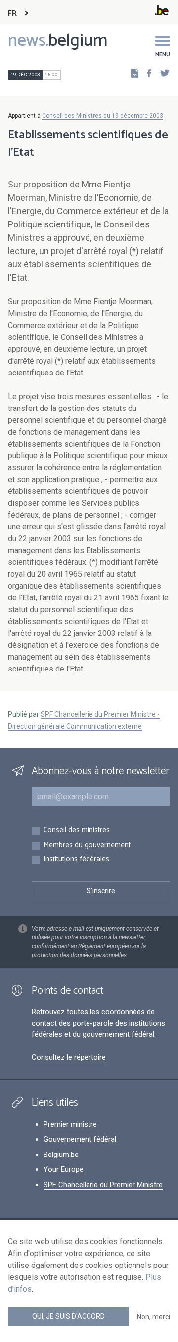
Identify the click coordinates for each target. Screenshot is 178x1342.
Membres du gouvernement (87, 845)
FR (12, 13)
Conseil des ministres (77, 830)
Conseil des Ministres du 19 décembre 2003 (102, 115)
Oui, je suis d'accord (68, 1316)
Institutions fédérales (76, 859)
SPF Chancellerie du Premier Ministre (103, 1184)
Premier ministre (70, 1124)
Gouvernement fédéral (80, 1139)
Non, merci (153, 1317)
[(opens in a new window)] (145, 72)
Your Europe (64, 1169)
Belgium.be (61, 1154)
